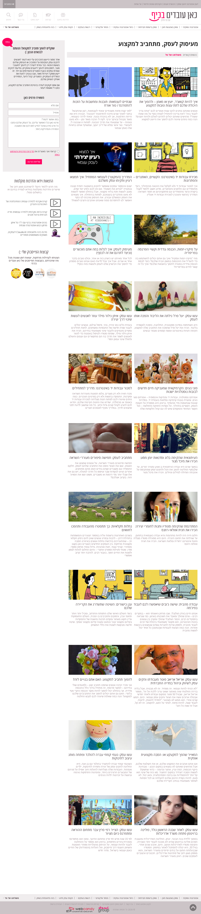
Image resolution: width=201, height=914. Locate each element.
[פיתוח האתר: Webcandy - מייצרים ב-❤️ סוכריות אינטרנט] (81, 910)
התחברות (8, 4)
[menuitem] (189, 27)
